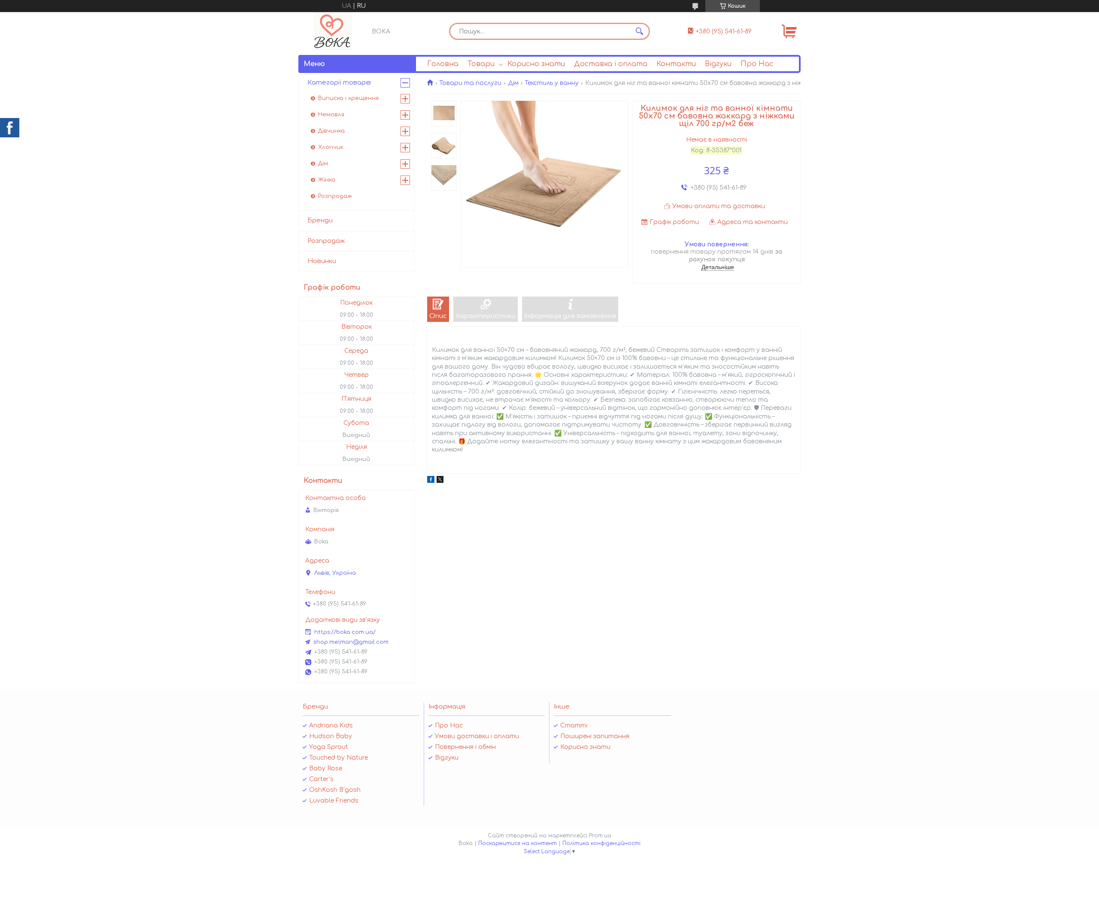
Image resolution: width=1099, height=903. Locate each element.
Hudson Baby (330, 736)
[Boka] (332, 31)
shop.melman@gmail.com (351, 642)
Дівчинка (331, 131)
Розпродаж (335, 196)
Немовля (331, 115)
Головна (442, 64)
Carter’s (321, 779)
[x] (440, 481)
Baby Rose (325, 768)
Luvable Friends (333, 800)
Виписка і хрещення (348, 98)
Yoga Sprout (328, 747)
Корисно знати (536, 64)
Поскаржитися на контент (517, 843)
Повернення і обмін (465, 747)
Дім (513, 83)
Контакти (676, 64)
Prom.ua (600, 836)
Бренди (320, 220)
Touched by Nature (338, 758)
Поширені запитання (594, 736)
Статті (573, 725)
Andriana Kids (331, 725)
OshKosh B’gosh (335, 790)
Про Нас (757, 64)
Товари (481, 64)
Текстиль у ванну (552, 83)
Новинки (321, 261)
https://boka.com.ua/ (345, 632)
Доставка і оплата (610, 64)
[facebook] (430, 481)
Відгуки (718, 64)
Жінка (326, 180)
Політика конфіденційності (601, 843)
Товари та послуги (470, 83)
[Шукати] (639, 31)
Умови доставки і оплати (477, 736)
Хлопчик (330, 147)
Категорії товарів (339, 82)
